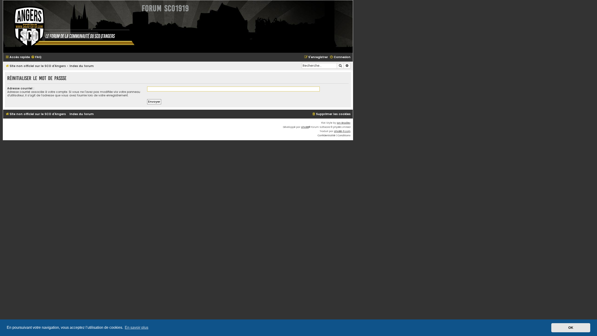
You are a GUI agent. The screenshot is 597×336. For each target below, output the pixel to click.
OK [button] (570, 327)
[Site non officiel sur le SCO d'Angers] (70, 26)
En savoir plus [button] (136, 327)
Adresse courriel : (20, 88)
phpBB (305, 127)
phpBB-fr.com (342, 131)
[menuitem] (36, 57)
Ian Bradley (344, 123)
